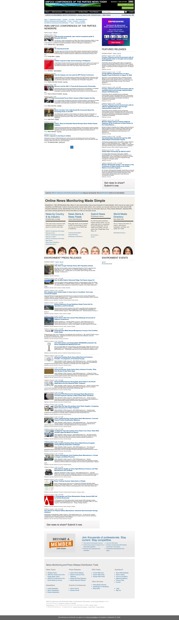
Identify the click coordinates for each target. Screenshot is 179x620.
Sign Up (118, 590)
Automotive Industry (58, 338)
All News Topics (52, 573)
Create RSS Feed (72, 234)
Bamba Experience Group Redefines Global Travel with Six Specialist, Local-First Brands (73, 305)
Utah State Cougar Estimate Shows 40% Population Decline (73, 266)
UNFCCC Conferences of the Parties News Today (76, 1)
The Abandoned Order (61, 49)
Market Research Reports (78, 580)
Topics (70, 21)
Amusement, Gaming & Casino (77, 492)
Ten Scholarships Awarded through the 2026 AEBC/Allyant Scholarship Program (116, 139)
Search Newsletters (53, 590)
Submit (114, 53)
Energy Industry (74, 300)
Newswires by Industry (55, 19)
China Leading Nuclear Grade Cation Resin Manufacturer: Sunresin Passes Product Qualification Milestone (76, 419)
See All (119, 53)
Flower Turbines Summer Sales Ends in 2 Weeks (69, 481)
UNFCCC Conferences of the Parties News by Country (56, 579)
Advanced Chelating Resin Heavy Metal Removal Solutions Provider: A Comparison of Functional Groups (73, 358)
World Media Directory (81, 19)
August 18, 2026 (111, 103)
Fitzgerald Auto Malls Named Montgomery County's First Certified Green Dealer (75, 331)
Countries (64, 19)
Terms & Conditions (122, 576)
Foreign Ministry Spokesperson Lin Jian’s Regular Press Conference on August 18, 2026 (117, 74)
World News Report (51, 244)
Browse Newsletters (53, 592)
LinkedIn (66, 603)
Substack (73, 603)
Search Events (74, 588)
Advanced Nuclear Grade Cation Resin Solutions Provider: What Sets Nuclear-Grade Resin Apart (75, 370)
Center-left (62, 142)
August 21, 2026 (54, 264)
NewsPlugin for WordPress (75, 236)
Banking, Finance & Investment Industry (62, 353)
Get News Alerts (83, 12)
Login (117, 588)
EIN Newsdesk (77, 601)
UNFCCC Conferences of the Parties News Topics (56, 575)
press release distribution (98, 601)
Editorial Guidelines (121, 578)
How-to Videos (120, 575)
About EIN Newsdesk (122, 573)
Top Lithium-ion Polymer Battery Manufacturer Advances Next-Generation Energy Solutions (71, 511)
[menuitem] (56, 575)
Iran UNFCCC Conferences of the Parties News (56, 22)
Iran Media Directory (80, 22)
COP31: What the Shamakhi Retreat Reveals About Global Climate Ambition (75, 124)
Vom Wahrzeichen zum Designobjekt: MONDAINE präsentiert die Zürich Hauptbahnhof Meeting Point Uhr (75, 343)
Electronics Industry (67, 518)
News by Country (57, 12)
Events (92, 237)
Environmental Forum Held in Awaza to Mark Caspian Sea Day (74, 98)
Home (45, 19)
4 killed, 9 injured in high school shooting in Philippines (72, 61)
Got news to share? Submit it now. (114, 184)
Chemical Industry (67, 365)
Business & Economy (58, 326)
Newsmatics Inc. (50, 605)
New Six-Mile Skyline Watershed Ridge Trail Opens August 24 (74, 280)
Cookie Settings (100, 607)
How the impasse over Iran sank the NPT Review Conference (74, 75)
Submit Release (127, 8)
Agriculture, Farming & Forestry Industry (62, 300)
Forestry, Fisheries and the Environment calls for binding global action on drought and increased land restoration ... (118, 58)
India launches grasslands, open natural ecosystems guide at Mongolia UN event (74, 37)
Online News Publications (52, 242)
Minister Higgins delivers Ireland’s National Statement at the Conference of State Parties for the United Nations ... (117, 123)
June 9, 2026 (111, 120)
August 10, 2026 (111, 136)
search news (79, 193)
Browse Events (74, 590)
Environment (56, 275)
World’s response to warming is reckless (57, 136)
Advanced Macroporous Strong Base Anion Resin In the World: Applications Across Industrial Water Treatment (75, 382)
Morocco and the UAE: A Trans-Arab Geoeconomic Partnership (75, 86)
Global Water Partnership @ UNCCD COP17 (116, 151)
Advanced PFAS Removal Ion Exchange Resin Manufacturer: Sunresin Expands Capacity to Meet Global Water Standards (74, 394)
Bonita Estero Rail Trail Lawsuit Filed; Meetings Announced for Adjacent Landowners (74, 318)
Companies (56, 313)
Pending (57, 56)
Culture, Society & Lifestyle (117, 147)
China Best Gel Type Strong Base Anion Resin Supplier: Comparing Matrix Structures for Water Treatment (76, 407)
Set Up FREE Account (125, 5)
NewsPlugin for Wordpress (101, 586)
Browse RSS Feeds (99, 576)
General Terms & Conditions (80, 607)
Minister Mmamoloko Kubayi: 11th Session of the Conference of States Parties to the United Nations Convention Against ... (118, 166)
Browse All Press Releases (78, 578)
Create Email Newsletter (74, 232)
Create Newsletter (53, 588)
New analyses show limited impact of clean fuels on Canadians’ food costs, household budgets (68, 293)
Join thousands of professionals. (101, 537)
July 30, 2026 (111, 150)
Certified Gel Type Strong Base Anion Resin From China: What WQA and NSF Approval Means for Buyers (76, 431)
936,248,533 (94, 15)
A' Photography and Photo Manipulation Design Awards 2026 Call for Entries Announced (75, 497)
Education (126, 147)
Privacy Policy (120, 580)
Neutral (65, 82)
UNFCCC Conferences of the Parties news (62, 193)
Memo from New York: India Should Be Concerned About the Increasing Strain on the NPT (74, 111)
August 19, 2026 (111, 55)
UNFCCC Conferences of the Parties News (55, 21)
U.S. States (71, 19)
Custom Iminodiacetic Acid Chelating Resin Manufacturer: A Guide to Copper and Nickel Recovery (76, 456)
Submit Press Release (76, 573)
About (47, 12)
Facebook (61, 603)
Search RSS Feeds (99, 575)
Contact (131, 12)
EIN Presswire (94, 235)
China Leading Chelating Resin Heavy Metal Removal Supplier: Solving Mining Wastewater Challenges (74, 444)
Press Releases (94, 12)
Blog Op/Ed (96, 588)
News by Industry (70, 12)
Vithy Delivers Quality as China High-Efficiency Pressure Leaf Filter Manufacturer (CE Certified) (76, 469)
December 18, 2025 (112, 163)
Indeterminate (60, 44)
